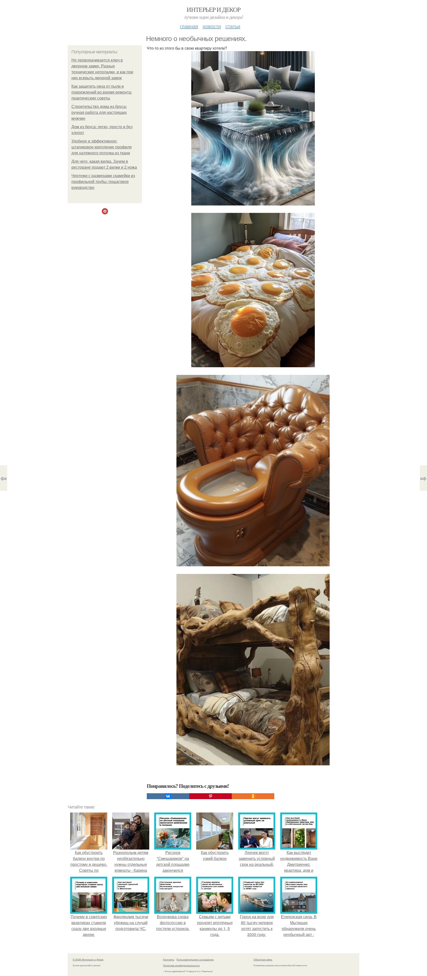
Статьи (232, 26)
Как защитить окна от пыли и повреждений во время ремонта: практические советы (101, 92)
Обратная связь (263, 959)
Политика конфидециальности (181, 965)
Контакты (168, 959)
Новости (212, 26)
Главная (189, 26)
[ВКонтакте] (168, 796)
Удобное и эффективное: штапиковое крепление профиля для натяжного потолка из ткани (101, 147)
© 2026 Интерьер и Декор (88, 959)
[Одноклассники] (253, 796)
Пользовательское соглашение (195, 959)
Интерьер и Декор (213, 9)
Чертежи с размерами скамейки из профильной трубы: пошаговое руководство (103, 182)
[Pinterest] (210, 796)
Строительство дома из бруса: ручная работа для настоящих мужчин (99, 112)
